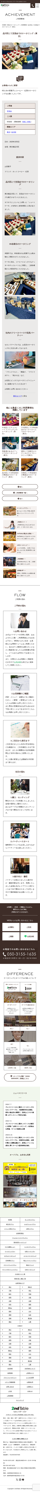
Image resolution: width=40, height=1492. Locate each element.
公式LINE (17, 662)
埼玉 (30, 1290)
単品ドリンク (30, 1265)
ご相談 (11, 936)
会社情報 (10, 1368)
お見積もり (30, 1386)
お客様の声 (20, 570)
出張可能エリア (20, 1283)
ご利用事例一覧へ (21, 493)
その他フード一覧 (20, 1274)
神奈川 (30, 1287)
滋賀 (30, 1304)
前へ (21, 487)
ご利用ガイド (21, 522)
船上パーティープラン (30, 1260)
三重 (30, 1322)
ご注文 (29, 927)
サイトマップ (20, 1400)
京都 (30, 1301)
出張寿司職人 (20, 1233)
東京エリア (17, 396)
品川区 (13, 132)
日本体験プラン (10, 1260)
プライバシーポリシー (10, 1377)
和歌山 (10, 1308)
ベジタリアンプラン (30, 1247)
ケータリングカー (10, 1251)
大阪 (30, 1297)
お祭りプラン (30, 1229)
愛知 (10, 1322)
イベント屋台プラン (10, 1229)
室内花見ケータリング (20, 1242)
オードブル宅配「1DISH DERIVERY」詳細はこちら (20, 1077)
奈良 (10, 1304)
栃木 (10, 1294)
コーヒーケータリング (30, 1256)
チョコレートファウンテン (20, 1238)
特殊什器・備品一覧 (20, 1278)
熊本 (10, 1311)
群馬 (10, 1297)
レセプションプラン (30, 1224)
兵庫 (10, 1301)
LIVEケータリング (22, 545)
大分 (30, 1311)
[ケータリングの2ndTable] (5, 6)
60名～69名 (26, 122)
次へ (21, 499)
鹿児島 (30, 1318)
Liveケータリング (30, 1269)
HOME (10, 1220)
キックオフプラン (30, 1220)
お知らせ (30, 1391)
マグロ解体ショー (10, 1247)
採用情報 (10, 1373)
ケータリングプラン (23, 508)
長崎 (10, 1315)
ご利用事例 (20, 559)
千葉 (10, 1290)
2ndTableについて (30, 1368)
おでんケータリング (10, 1256)
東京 (8, 132)
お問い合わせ (10, 1386)
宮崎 (10, 1318)
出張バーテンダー (30, 1251)
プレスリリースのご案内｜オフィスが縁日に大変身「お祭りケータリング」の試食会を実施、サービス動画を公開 (19, 1126)
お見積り (11, 927)
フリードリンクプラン (10, 1265)
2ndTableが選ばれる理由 (24, 533)
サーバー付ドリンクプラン (10, 1269)
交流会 (9, 111)
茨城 (30, 1294)
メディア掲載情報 (10, 1382)
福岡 (30, 1308)
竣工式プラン (10, 1224)
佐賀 (30, 1315)
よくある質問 (30, 1377)
